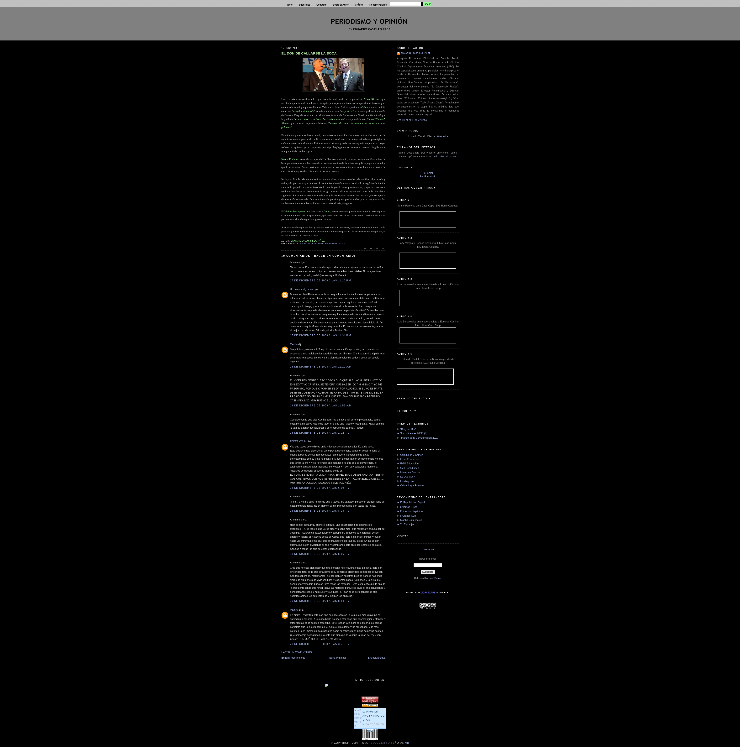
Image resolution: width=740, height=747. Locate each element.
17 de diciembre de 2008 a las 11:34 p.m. (321, 335)
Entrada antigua (376, 657)
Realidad (331, 244)
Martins (294, 609)
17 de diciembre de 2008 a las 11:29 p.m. (321, 280)
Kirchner (318, 244)
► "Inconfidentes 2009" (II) (412, 433)
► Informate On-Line (408, 472)
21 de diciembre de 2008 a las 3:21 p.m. (320, 644)
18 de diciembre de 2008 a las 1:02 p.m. (320, 432)
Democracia (303, 244)
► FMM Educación (408, 463)
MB (406, 742)
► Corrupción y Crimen (410, 454)
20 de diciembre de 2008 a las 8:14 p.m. (320, 600)
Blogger (378, 742)
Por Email (427, 172)
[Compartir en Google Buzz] (383, 250)
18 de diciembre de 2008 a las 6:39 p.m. (320, 487)
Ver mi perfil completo (412, 120)
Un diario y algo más (301, 289)
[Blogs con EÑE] (370, 705)
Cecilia (294, 344)
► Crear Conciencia (408, 459)
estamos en (373, 716)
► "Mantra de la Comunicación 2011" (418, 437)
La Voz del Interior (446, 156)
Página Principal (337, 657)
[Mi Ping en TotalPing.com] (370, 701)
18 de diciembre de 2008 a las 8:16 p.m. (320, 553)
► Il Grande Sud (406, 515)
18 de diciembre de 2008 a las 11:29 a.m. (321, 366)
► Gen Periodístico (408, 468)
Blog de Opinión (373, 724)
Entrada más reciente (293, 657)
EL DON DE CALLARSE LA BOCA (309, 53)
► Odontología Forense (410, 485)
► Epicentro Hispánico (410, 511)
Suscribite (428, 549)
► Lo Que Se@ (406, 476)
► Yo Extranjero (406, 524)
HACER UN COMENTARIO (296, 652)
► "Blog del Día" (406, 429)
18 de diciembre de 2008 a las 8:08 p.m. (320, 510)
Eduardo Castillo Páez (416, 53)
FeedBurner (435, 578)
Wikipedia (442, 136)
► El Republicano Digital (411, 502)
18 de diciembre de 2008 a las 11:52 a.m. (321, 405)
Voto (341, 244)
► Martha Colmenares (409, 520)
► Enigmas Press (407, 506)
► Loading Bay (405, 481)
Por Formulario (428, 176)
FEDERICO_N (298, 441)
